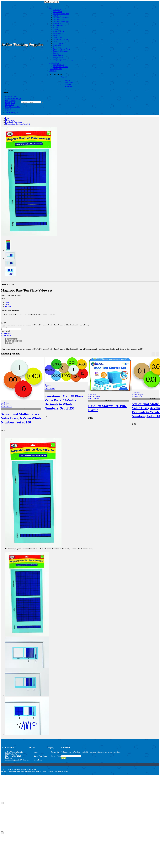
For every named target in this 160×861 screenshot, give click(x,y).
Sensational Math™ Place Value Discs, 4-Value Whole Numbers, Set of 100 (21, 418)
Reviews (9, 343)
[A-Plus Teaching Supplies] (22, 48)
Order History (38, 760)
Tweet (7, 304)
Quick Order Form (40, 756)
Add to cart (5, 331)
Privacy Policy (56, 756)
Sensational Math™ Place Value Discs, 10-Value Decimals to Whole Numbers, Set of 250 (64, 402)
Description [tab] (11, 339)
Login (36, 752)
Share (7, 302)
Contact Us (55, 752)
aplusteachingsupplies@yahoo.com (17, 760)
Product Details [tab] (13, 341)
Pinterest (8, 306)
